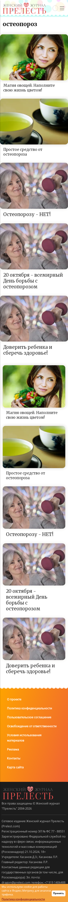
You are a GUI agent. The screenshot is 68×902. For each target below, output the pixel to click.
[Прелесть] (24, 4)
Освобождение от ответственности (32, 726)
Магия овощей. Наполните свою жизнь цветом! (29, 87)
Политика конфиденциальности (29, 708)
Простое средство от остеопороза (22, 152)
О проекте (14, 699)
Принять (58, 893)
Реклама (13, 749)
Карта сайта (15, 767)
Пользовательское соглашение (29, 717)
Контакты (13, 758)
